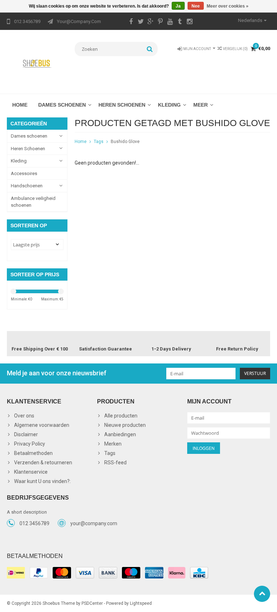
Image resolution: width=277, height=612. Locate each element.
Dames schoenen (62, 105)
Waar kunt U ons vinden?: (42, 481)
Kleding (169, 105)
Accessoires (24, 173)
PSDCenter (92, 603)
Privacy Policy (29, 444)
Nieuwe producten (125, 425)
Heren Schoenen (121, 105)
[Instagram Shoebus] (189, 22)
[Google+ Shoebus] (150, 22)
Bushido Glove (125, 141)
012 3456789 (34, 523)
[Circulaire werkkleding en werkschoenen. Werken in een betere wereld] (37, 63)
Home (19, 105)
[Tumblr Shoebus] (180, 22)
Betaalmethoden (33, 453)
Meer (200, 105)
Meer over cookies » (228, 6)
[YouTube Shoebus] (170, 22)
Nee (196, 6)
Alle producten (120, 416)
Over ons (24, 416)
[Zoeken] (150, 49)
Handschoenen (27, 185)
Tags (99, 141)
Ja (178, 6)
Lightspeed (141, 603)
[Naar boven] (262, 594)
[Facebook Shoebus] (131, 22)
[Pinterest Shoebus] (160, 22)
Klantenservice (31, 472)
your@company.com (93, 523)
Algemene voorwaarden (41, 425)
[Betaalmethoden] (16, 573)
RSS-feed (115, 462)
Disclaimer (26, 434)
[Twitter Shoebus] (141, 22)
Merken (113, 444)
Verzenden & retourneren (43, 462)
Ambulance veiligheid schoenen (33, 202)
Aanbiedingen (120, 434)
